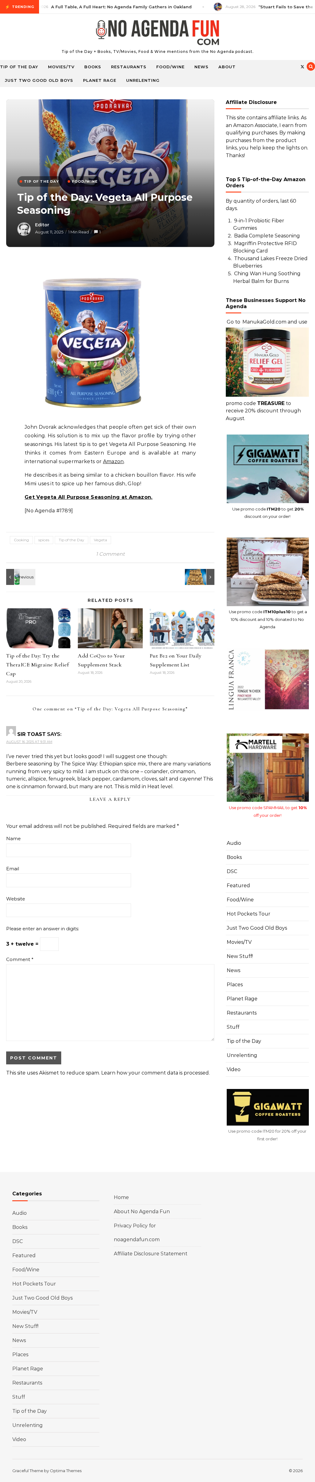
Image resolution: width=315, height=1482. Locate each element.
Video (234, 1069)
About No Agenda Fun (142, 1211)
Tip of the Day (19, 66)
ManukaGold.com (264, 322)
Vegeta (100, 540)
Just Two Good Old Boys (39, 80)
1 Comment (110, 554)
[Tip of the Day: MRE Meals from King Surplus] (200, 577)
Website (15, 899)
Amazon (113, 461)
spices (43, 540)
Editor (42, 225)
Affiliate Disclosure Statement (150, 1254)
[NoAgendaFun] (157, 34)
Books (92, 66)
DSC (232, 871)
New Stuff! (240, 956)
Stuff (233, 1027)
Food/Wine (170, 66)
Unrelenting (143, 80)
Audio (234, 843)
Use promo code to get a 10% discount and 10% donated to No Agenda (268, 619)
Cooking (21, 540)
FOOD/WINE (85, 181)
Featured (238, 885)
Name (13, 838)
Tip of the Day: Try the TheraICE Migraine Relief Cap (37, 664)
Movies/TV (61, 66)
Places (235, 984)
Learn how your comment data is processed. (155, 1073)
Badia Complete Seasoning (267, 236)
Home (121, 1197)
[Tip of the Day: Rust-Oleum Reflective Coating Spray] (20, 577)
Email (12, 869)
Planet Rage (99, 80)
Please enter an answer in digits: (42, 929)
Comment (20, 959)
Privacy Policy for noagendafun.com (137, 1232)
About (227, 66)
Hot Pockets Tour (248, 914)
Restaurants (128, 66)
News (201, 66)
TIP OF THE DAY (41, 181)
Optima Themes (66, 1470)
